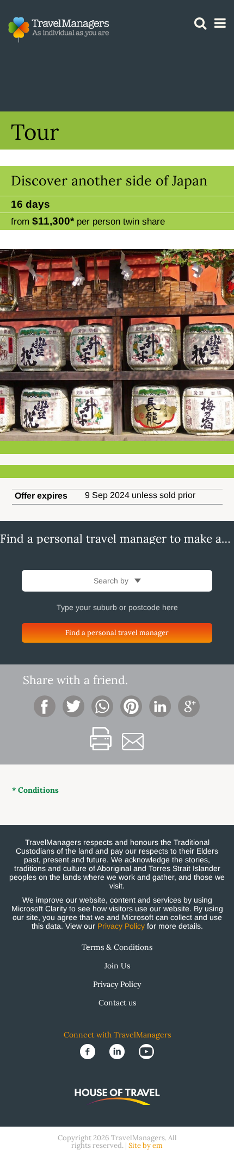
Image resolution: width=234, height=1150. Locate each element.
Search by (112, 580)
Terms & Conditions (117, 947)
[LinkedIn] (118, 1050)
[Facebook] (88, 1050)
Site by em (145, 1145)
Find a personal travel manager (117, 632)
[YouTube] (146, 1050)
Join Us (117, 966)
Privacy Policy (121, 926)
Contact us (117, 1003)
